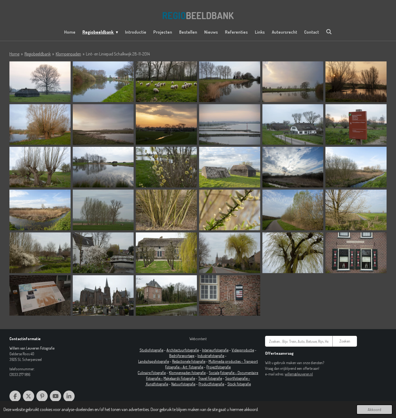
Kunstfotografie (157, 384)
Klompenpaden (68, 54)
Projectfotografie (218, 367)
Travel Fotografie (210, 378)
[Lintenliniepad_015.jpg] (40, 124)
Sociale (214, 372)
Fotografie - (229, 372)
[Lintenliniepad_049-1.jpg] (229, 167)
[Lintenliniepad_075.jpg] (40, 295)
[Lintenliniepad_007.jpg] (166, 81)
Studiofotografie (151, 350)
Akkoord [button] (374, 409)
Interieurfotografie (215, 350)
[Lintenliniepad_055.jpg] (40, 210)
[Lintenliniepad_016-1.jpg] (103, 124)
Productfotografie (211, 384)
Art (186, 367)
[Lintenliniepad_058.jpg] (229, 210)
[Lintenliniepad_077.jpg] (103, 295)
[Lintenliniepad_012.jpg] (356, 81)
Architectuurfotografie (182, 350)
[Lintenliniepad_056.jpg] (103, 210)
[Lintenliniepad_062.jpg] (40, 252)
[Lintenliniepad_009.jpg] (293, 81)
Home (14, 54)
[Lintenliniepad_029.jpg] (356, 124)
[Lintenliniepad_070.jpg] (166, 252)
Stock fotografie (239, 384)
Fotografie (196, 367)
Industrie (203, 355)
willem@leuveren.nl (299, 374)
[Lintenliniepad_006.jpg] (103, 81)
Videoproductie (243, 350)
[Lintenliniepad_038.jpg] (103, 167)
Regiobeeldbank (38, 54)
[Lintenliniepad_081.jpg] (229, 295)
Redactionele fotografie (188, 361)
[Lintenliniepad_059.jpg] (293, 210)
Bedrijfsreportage (181, 355)
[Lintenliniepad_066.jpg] (103, 252)
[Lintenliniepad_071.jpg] (229, 252)
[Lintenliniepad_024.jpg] (293, 124)
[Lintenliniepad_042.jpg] (166, 167)
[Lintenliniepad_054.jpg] (356, 167)
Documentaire (248, 372)
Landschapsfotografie (153, 361)
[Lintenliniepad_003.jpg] (40, 81)
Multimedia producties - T (227, 361)
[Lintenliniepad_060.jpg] (356, 210)
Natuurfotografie (183, 384)
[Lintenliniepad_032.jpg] (40, 167)
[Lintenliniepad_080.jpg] (166, 295)
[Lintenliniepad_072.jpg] (293, 252)
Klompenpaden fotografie (187, 372)
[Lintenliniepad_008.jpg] (229, 81)
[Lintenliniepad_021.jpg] (229, 124)
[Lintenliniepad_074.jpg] (356, 252)
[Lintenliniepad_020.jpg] (166, 124)
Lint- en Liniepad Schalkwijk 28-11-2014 (118, 54)
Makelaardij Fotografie (179, 378)
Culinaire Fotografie (152, 372)
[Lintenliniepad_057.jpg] (166, 210)
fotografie (217, 355)
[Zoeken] (328, 31)
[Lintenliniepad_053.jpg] (293, 167)
